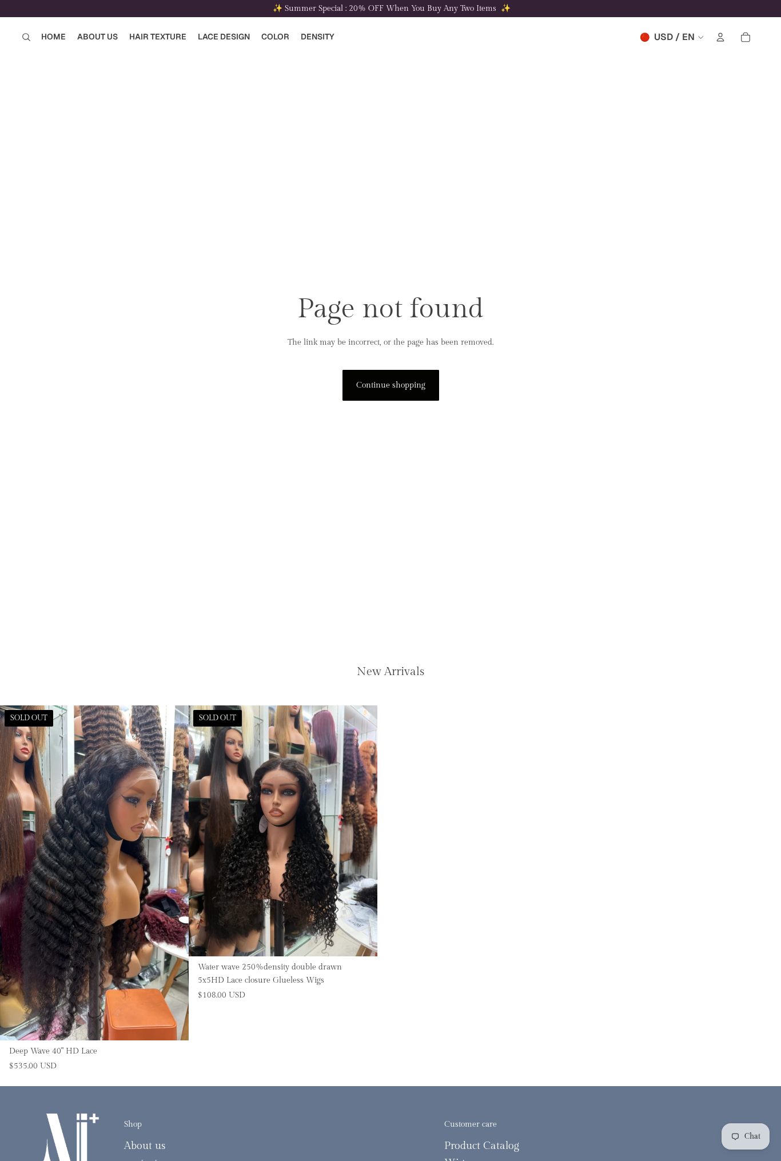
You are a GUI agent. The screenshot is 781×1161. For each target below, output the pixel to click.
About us (144, 1146)
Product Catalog (481, 1146)
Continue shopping (390, 385)
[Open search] (26, 37)
